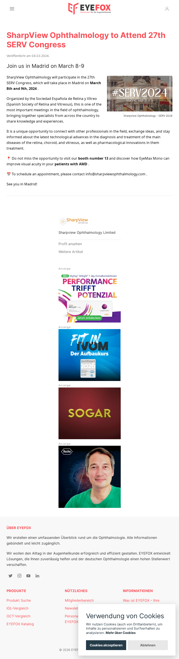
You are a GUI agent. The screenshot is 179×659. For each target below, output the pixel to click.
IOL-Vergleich (17, 608)
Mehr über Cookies (121, 633)
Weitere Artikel (71, 251)
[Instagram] (19, 576)
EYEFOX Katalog (20, 624)
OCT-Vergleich (18, 616)
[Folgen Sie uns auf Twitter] (10, 576)
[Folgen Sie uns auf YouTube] (28, 576)
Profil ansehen (70, 244)
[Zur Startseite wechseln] (89, 8)
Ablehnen (147, 645)
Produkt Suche (19, 600)
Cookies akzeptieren (106, 645)
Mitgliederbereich (79, 600)
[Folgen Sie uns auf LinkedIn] (37, 576)
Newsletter (74, 608)
